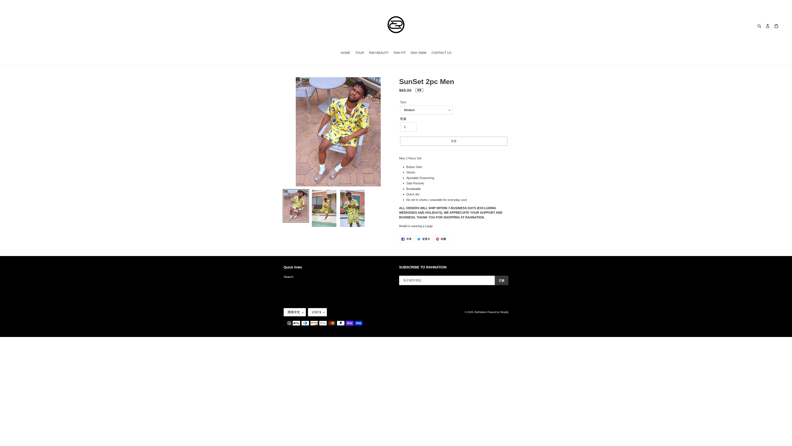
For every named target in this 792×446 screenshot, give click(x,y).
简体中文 (294, 312)
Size (403, 102)
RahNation (480, 312)
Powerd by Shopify (497, 312)
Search (288, 277)
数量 (403, 119)
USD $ (316, 312)
